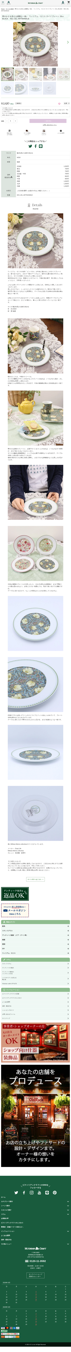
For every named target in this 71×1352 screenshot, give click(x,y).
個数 (2, 121)
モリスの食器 (10, 9)
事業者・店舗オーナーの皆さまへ (12, 1227)
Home (3, 9)
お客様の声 (5, 1218)
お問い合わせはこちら (50, 125)
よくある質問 (5, 1235)
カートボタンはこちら (34, 879)
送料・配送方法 (6, 1239)
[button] (67, 42)
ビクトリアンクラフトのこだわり (12, 1222)
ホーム (3, 1197)
